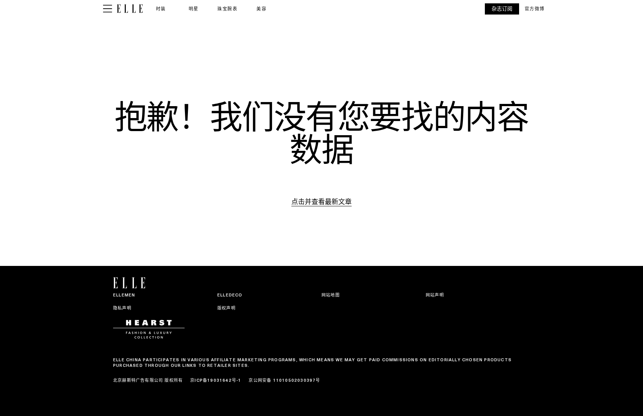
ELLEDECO (230, 295)
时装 (161, 9)
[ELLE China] (130, 8)
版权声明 (226, 308)
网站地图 (331, 295)
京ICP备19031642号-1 (215, 380)
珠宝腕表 (227, 9)
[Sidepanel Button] (107, 9)
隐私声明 (122, 308)
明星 (194, 9)
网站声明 (435, 295)
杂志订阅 (502, 9)
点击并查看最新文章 (321, 201)
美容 (261, 9)
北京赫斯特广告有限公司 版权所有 (148, 380)
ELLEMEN (124, 295)
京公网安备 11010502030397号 (284, 380)
